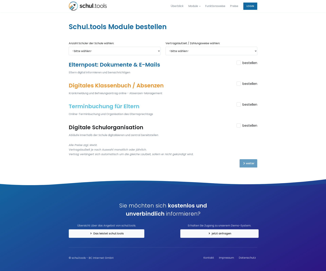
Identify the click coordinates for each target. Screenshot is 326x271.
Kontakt (208, 258)
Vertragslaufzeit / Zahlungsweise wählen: (193, 43)
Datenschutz (247, 258)
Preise (234, 6)
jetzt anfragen (221, 233)
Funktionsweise (215, 6)
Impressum (226, 258)
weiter (250, 163)
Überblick (177, 6)
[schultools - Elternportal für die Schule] (88, 6)
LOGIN (250, 6)
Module (193, 6)
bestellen (249, 63)
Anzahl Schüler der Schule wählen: (91, 43)
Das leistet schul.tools (108, 233)
